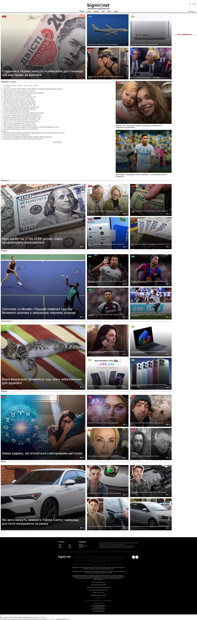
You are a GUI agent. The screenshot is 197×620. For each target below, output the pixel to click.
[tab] (7, 85)
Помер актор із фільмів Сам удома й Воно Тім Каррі (145, 456)
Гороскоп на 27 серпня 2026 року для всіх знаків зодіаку (21, 121)
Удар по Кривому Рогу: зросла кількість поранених (19, 91)
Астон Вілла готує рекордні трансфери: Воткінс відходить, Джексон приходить (27, 137)
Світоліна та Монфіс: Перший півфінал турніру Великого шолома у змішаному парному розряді (32, 89)
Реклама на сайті (83, 546)
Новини (81, 11)
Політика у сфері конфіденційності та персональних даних (98, 600)
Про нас (81, 547)
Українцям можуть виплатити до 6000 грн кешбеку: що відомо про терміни (106, 244)
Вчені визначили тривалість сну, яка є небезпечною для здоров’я (23, 139)
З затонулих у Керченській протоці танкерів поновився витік (22, 115)
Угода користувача (98, 603)
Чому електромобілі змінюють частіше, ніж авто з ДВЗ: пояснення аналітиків (149, 492)
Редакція (98, 597)
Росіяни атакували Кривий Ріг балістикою (16, 111)
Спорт (89, 11)
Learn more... (51, 619)
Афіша (116, 11)
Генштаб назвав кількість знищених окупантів (17, 95)
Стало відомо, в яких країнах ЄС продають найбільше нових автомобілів (150, 526)
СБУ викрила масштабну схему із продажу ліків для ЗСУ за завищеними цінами (42, 73)
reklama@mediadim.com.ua (98, 609)
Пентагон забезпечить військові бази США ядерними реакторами (23, 113)
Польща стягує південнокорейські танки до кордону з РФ (21, 107)
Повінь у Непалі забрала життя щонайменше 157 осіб (19, 125)
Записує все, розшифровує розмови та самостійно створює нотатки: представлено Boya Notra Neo (106, 352)
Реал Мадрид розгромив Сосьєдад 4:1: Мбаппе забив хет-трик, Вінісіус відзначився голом (31, 127)
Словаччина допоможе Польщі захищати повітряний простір (22, 117)
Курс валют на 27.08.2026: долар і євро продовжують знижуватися (32, 240)
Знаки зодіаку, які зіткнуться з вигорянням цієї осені (19, 97)
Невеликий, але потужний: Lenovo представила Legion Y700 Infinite (106, 385)
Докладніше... (42, 617)
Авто (103, 11)
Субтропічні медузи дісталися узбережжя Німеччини (19, 109)
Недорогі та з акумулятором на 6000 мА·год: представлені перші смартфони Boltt (148, 385)
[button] (37, 77)
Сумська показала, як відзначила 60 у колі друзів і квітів (103, 456)
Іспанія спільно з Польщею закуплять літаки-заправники (103, 44)
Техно (109, 11)
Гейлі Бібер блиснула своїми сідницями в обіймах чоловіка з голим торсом (105, 77)
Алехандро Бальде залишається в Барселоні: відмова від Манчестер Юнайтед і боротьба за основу (34, 133)
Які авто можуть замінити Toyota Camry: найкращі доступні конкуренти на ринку (40, 521)
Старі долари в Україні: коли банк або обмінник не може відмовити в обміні (149, 211)
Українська (191, 11)
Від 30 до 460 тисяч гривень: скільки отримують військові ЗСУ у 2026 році (150, 244)
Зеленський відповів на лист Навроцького (16, 135)
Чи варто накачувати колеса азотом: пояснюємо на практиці (104, 493)
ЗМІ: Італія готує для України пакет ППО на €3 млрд (19, 123)
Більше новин (57, 142)
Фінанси (96, 11)
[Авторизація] (195, 4)
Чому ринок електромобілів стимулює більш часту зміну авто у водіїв (106, 526)
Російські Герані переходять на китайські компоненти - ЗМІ (21, 119)
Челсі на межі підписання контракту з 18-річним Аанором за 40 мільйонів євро (148, 315)
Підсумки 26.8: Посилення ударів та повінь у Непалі (19, 101)
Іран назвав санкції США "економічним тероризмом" (19, 103)
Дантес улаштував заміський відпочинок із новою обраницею (147, 422)
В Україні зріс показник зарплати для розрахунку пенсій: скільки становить (105, 211)
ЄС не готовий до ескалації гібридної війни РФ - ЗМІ (19, 105)
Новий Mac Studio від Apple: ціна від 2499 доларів (144, 44)
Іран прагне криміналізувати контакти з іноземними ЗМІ (20, 129)
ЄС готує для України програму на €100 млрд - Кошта (145, 77)
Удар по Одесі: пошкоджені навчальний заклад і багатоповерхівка (23, 93)
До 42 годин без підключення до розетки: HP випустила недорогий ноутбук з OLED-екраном (149, 352)
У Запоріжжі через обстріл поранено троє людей (18, 99)
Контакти (81, 544)
